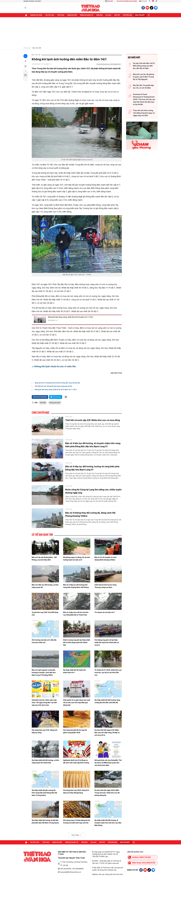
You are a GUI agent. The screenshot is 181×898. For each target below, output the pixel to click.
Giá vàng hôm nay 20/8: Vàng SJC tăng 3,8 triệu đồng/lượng (76, 791)
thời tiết (43, 403)
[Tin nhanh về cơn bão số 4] (108, 601)
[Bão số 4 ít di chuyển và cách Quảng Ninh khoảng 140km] (108, 546)
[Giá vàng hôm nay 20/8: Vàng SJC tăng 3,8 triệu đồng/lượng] (76, 779)
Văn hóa (99, 15)
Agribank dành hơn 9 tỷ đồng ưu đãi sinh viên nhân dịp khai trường (76, 761)
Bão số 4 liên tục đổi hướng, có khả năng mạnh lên (45, 586)
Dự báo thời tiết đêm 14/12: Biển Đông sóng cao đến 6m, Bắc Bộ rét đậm (144, 65)
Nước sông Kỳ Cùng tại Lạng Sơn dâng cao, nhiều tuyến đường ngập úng (93, 491)
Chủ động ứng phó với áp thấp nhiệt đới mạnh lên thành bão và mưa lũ (106, 642)
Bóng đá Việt (72, 15)
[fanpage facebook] (143, 8)
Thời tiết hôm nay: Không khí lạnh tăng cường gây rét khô (53, 386)
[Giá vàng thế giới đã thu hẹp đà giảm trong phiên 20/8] (76, 719)
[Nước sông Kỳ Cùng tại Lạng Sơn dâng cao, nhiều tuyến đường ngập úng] (47, 495)
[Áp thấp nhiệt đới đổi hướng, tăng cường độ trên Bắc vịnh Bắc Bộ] (108, 689)
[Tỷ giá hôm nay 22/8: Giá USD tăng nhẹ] (45, 601)
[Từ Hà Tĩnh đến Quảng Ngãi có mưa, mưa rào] (77, 132)
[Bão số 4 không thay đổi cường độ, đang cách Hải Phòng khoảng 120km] (47, 518)
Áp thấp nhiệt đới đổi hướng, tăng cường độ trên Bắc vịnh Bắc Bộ (107, 701)
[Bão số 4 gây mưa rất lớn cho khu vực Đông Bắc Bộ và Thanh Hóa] (76, 601)
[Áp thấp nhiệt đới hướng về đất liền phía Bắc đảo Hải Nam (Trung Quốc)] (45, 809)
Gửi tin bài (144, 1)
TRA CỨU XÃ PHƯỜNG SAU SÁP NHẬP (127, 1)
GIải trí (117, 15)
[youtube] (147, 8)
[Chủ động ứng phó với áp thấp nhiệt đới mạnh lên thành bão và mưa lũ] (108, 628)
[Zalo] (156, 8)
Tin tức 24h (49, 15)
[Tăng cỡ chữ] (25, 71)
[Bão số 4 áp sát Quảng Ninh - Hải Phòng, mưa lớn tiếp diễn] (45, 546)
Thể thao (60, 15)
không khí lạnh (54, 403)
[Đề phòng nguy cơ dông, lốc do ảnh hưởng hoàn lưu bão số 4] (76, 546)
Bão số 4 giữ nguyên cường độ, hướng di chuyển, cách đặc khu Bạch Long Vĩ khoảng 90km (44, 672)
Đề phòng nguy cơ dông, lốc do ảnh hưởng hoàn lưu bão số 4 (76, 558)
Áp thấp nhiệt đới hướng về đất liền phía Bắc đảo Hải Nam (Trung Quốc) (45, 821)
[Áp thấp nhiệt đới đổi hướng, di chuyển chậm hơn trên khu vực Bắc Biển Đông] (108, 809)
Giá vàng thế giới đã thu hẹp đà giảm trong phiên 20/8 (75, 731)
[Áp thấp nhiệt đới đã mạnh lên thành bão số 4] (76, 658)
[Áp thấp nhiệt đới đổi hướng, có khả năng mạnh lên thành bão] (45, 749)
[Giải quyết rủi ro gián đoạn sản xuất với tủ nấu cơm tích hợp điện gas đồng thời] (76, 689)
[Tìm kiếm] (25, 8)
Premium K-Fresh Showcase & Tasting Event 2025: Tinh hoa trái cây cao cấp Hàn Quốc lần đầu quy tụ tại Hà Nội (144, 99)
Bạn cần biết (140, 15)
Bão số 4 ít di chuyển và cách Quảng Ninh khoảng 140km (105, 558)
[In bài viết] (25, 66)
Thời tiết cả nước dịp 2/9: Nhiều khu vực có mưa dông (92, 420)
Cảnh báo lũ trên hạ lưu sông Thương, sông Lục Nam (105, 586)
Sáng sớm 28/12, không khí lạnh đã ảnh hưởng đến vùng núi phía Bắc (57, 383)
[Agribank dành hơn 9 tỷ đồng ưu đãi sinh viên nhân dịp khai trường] (76, 749)
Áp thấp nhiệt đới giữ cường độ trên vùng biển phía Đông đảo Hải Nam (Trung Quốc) (44, 792)
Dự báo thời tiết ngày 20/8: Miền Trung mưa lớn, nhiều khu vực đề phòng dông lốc (107, 792)
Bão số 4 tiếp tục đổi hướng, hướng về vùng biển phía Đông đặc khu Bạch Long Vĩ (92, 468)
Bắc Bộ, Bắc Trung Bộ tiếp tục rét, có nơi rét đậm (143, 86)
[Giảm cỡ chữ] (25, 79)
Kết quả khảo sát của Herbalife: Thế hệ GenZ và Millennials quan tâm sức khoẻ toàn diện (108, 762)
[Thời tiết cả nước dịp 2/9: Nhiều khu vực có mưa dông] (47, 425)
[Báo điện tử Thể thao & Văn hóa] (90, 8)
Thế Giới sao (127, 15)
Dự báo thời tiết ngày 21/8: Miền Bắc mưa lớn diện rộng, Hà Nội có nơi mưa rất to (107, 732)
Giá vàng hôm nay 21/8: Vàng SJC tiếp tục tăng (44, 731)
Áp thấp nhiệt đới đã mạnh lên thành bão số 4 (74, 671)
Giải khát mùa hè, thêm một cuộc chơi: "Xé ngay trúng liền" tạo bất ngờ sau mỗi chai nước (44, 702)
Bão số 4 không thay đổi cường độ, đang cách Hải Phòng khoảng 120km (90, 514)
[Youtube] (153, 1)
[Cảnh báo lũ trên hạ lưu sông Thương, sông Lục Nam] (108, 573)
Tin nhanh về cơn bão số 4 (104, 612)
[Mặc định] (25, 75)
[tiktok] (151, 8)
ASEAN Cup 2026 (36, 15)
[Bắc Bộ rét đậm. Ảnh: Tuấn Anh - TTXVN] (77, 244)
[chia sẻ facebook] (25, 61)
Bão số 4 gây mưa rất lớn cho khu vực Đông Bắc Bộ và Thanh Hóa (75, 613)
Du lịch (108, 15)
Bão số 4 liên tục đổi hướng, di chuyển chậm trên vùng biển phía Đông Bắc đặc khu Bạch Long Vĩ (92, 445)
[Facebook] (149, 1)
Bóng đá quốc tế (86, 15)
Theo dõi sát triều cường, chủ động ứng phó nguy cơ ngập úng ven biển (144, 112)
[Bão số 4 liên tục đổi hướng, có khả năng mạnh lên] (45, 573)
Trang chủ (26, 48)
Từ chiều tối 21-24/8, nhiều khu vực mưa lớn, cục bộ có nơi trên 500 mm (108, 672)
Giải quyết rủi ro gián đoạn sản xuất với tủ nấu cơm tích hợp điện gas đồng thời (76, 702)
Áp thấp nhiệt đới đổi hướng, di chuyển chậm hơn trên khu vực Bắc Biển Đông (107, 822)
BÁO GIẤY (110, 1)
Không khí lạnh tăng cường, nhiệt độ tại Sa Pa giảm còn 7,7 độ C (70, 317)
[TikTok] (157, 1)
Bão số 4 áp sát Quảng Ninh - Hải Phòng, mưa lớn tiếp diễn (44, 558)
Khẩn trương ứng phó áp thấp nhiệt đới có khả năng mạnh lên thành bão (76, 642)
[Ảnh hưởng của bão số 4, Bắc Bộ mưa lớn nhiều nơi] (45, 628)
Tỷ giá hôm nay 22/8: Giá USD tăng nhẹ (45, 613)
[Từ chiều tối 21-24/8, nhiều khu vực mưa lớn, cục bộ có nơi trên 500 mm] (108, 658)
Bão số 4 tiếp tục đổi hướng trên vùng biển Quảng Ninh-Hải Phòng (76, 586)
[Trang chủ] (26, 15)
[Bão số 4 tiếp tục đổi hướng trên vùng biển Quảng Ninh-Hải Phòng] (76, 573)
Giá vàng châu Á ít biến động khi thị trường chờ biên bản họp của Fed (76, 821)
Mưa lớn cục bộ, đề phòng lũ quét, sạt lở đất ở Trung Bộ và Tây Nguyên (143, 76)
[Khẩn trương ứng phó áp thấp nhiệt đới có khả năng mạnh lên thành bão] (76, 628)
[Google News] (109, 65)
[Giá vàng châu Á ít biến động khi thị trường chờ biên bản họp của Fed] (76, 809)
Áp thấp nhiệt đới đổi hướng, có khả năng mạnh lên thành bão (45, 761)
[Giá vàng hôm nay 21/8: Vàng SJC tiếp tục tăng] (45, 719)
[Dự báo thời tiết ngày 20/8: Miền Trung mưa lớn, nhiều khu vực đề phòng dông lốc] (108, 779)
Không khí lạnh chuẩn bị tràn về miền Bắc (55, 366)
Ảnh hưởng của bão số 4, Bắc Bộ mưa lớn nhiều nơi (44, 641)
